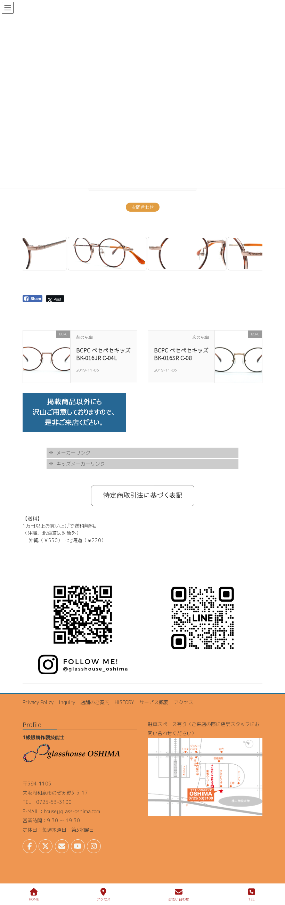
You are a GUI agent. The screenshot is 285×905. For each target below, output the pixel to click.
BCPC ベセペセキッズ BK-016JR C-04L (103, 354)
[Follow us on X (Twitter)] (45, 846)
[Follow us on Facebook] (29, 846)
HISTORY (124, 702)
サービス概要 (154, 702)
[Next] (247, 253)
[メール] (62, 846)
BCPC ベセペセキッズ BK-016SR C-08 (181, 354)
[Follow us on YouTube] (78, 846)
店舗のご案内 (94, 702)
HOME (34, 899)
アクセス (183, 702)
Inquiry (67, 702)
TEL (251, 899)
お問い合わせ (178, 899)
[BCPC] (46, 356)
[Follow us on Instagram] (94, 846)
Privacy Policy (38, 702)
